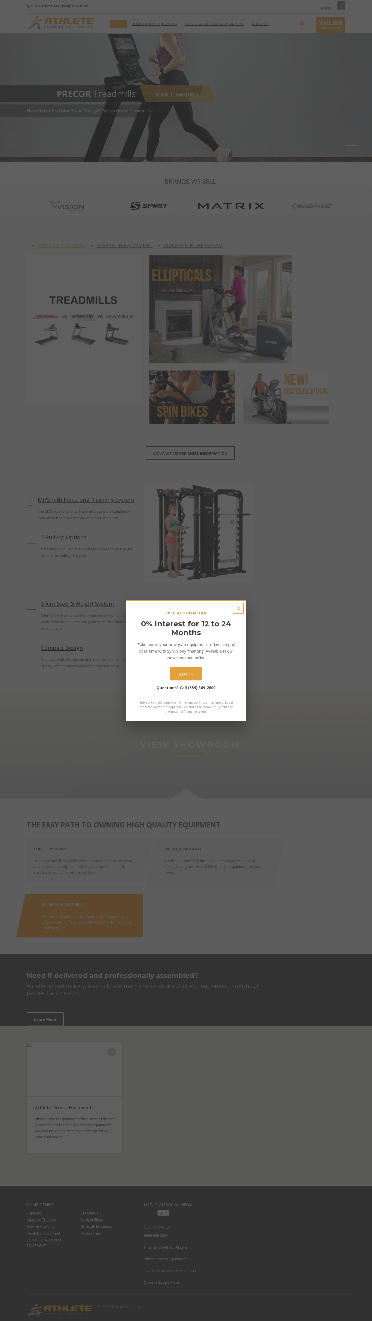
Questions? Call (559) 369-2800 (186, 687)
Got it (186, 674)
